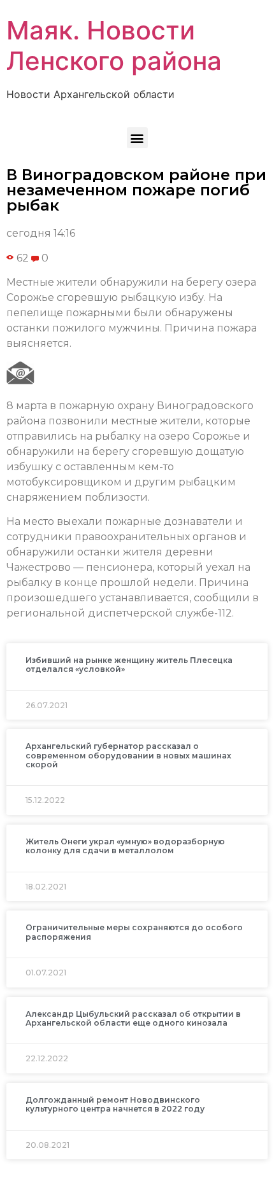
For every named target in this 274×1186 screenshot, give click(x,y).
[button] (137, 137)
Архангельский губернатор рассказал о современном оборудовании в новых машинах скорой (128, 755)
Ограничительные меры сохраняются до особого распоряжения (134, 932)
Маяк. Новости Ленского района (114, 45)
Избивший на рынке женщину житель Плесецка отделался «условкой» (129, 664)
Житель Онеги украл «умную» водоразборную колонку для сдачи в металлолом (125, 846)
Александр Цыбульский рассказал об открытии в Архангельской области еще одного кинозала (133, 1018)
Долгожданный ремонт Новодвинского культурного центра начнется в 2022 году (115, 1104)
